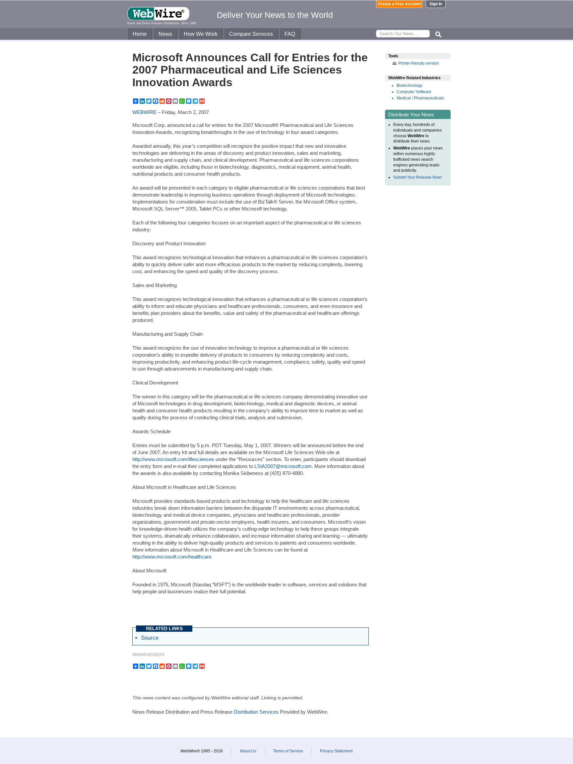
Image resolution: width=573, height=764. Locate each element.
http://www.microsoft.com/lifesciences (173, 459)
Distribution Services (256, 712)
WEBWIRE (144, 112)
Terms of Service (288, 751)
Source (150, 638)
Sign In (435, 4)
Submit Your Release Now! (417, 177)
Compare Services (251, 34)
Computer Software (414, 91)
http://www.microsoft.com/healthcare (171, 556)
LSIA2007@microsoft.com (283, 466)
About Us (248, 751)
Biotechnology (409, 85)
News (165, 34)
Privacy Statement (336, 751)
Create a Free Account (399, 4)
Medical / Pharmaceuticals (420, 98)
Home (140, 34)
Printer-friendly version (418, 63)
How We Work (201, 34)
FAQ (290, 34)
